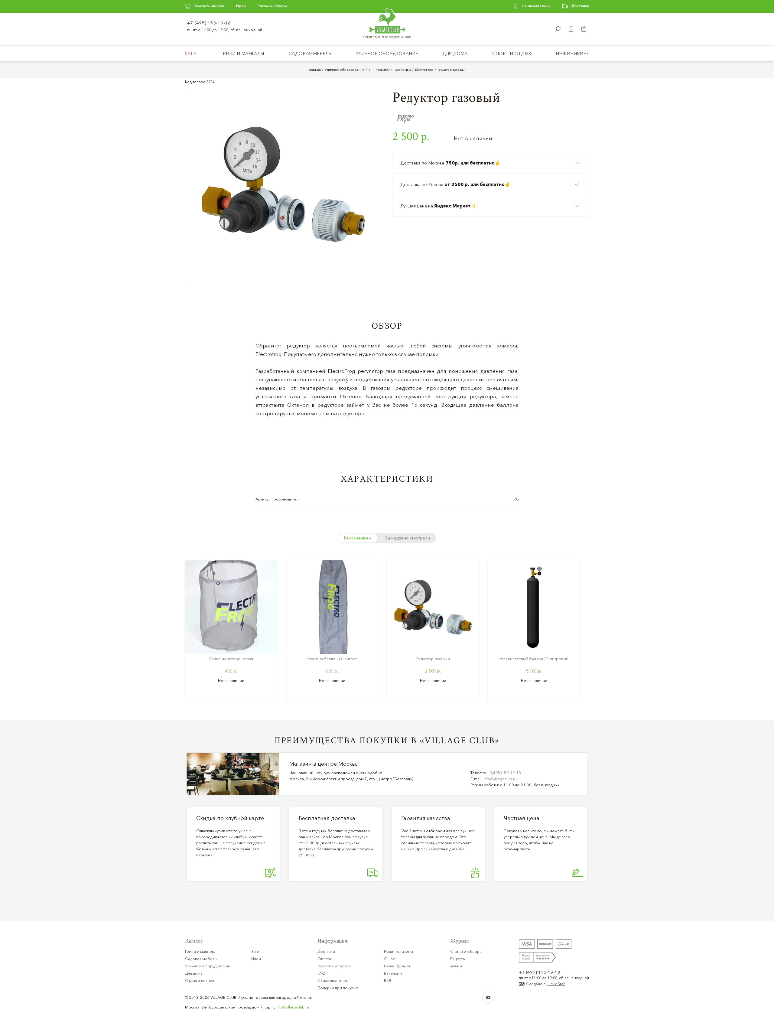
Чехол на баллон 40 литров (332, 658)
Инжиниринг (572, 53)
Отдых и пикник (199, 980)
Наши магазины (536, 6)
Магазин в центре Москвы (324, 764)
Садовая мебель (309, 53)
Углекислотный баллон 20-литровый (534, 658)
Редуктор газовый (433, 658)
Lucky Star (556, 983)
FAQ (321, 973)
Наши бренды (397, 965)
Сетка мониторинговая (231, 658)
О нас (389, 958)
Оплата (324, 958)
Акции (456, 965)
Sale (190, 53)
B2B (387, 980)
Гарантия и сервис (334, 965)
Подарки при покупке (337, 987)
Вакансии (393, 973)
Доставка (580, 6)
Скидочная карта (333, 980)
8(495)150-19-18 (505, 772)
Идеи (241, 6)
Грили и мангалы (242, 53)
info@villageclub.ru (500, 778)
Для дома (455, 53)
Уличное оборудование (387, 53)
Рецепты (458, 958)
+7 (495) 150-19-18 (209, 23)
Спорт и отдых (511, 53)
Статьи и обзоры (272, 6)
